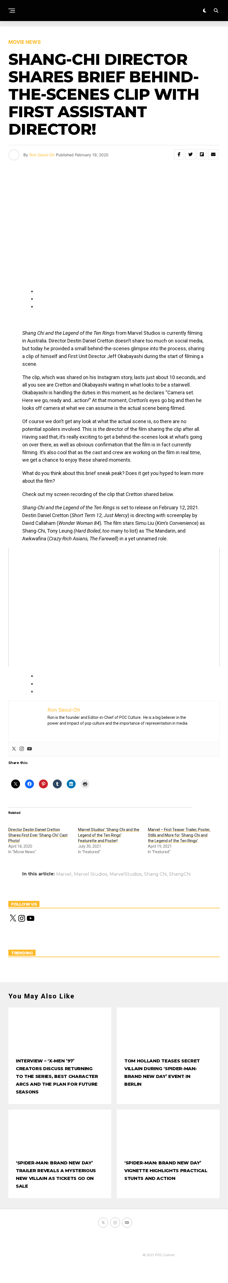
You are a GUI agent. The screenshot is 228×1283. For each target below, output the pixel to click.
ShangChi (179, 874)
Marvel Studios (90, 874)
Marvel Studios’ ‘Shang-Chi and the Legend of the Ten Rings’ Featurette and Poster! (108, 835)
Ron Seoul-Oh (41, 154)
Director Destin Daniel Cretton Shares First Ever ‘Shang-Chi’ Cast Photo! (38, 835)
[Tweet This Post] (190, 154)
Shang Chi (155, 874)
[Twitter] (13, 749)
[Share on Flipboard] (202, 154)
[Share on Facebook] (179, 154)
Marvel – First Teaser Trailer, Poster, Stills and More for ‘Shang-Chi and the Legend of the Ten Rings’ (179, 835)
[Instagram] (21, 749)
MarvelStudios (126, 874)
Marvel (63, 874)
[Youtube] (29, 749)
